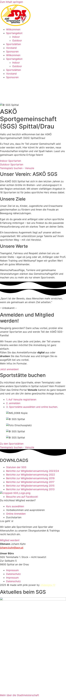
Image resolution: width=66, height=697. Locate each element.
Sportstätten (13, 44)
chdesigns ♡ (47, 584)
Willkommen (13, 29)
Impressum (12, 570)
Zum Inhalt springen (11, 1)
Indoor (16, 36)
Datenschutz (13, 573)
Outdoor (17, 40)
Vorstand (11, 47)
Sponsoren (12, 51)
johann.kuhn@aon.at (11, 547)
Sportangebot (14, 33)
